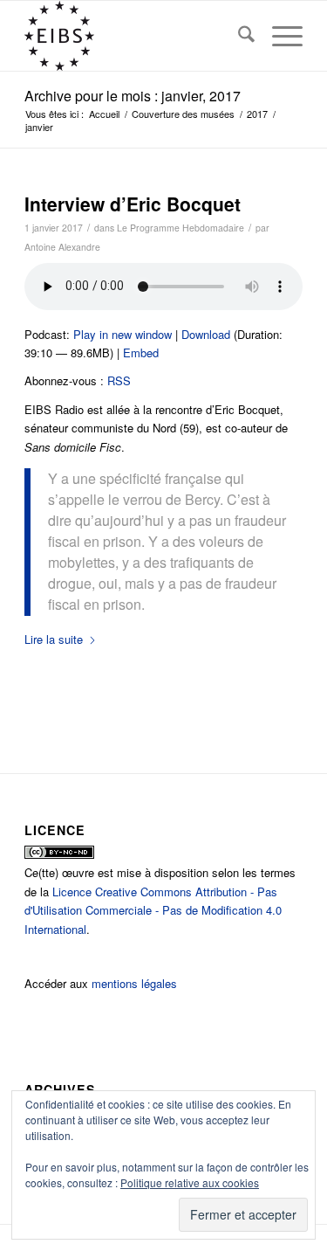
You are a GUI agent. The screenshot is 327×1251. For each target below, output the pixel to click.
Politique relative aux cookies (189, 1182)
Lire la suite (53, 639)
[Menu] (279, 36)
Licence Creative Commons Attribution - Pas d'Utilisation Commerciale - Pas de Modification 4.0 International (153, 910)
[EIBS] (135, 36)
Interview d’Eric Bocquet (132, 203)
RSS (119, 380)
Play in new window (122, 334)
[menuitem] (238, 36)
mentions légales (134, 983)
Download (205, 334)
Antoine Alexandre (62, 246)
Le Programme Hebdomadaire (180, 227)
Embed (141, 352)
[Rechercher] (238, 36)
